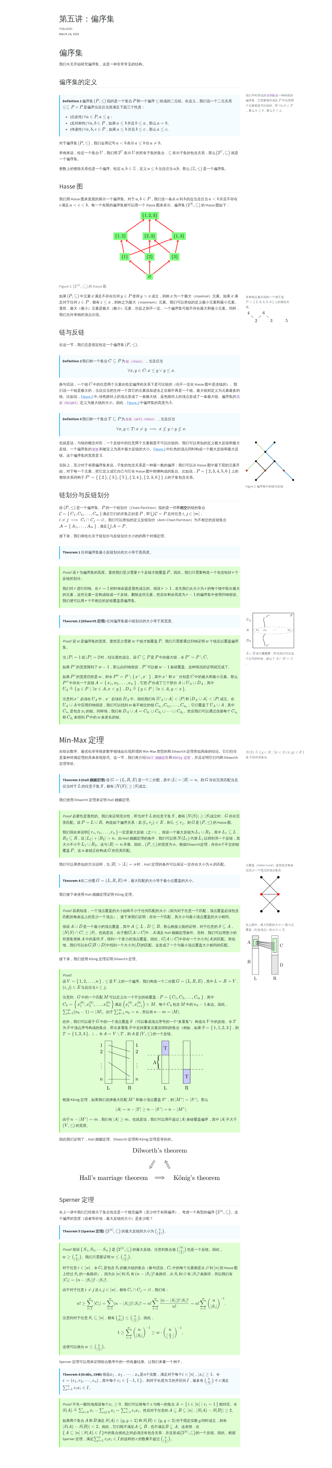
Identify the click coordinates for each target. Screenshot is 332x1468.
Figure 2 (87, 396)
